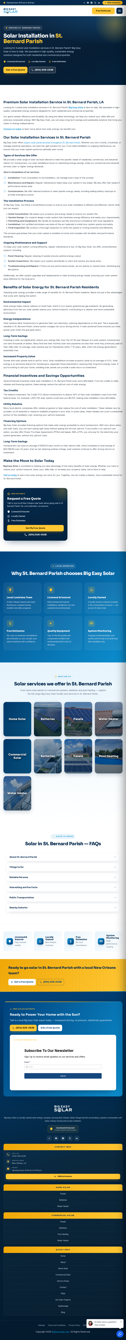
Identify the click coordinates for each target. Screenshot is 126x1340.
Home (63, 1256)
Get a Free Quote (15, 70)
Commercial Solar (63, 1275)
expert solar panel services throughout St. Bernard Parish (52, 142)
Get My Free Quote (35, 528)
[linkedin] (99, 3)
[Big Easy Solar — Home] (10, 10)
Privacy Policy (74, 1325)
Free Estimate (103, 10)
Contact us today (12, 129)
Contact (63, 1287)
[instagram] (91, 3)
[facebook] (84, 3)
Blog (63, 1312)
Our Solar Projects (63, 1300)
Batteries (63, 1200)
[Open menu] (119, 11)
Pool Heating (63, 1234)
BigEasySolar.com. (61, 1332)
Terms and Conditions (57, 1325)
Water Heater (63, 1206)
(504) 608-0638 (44, 70)
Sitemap (41, 1325)
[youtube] (88, 3)
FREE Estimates (114, 3)
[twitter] (95, 3)
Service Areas (63, 1281)
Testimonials (63, 1306)
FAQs (63, 1293)
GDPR (85, 1325)
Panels (63, 1194)
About (63, 1262)
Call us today (10, 475)
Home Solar (63, 1268)
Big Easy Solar (75, 107)
